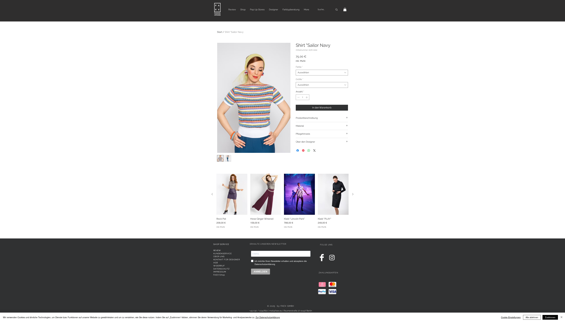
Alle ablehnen (532, 317)
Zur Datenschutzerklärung (268, 317)
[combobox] (322, 72)
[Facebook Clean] (321, 257)
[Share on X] (314, 150)
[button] (345, 9)
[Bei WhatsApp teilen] (309, 150)
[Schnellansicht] (231, 194)
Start (219, 32)
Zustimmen (550, 317)
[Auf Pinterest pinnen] (303, 150)
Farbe (299, 67)
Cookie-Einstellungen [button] (511, 317)
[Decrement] (298, 97)
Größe (299, 79)
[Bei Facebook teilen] (297, 150)
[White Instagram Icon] (332, 257)
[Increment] (307, 97)
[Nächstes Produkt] (353, 194)
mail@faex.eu (275, 310)
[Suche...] (336, 9)
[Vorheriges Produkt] (212, 194)
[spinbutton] (302, 97)
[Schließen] (561, 317)
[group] (282, 203)
